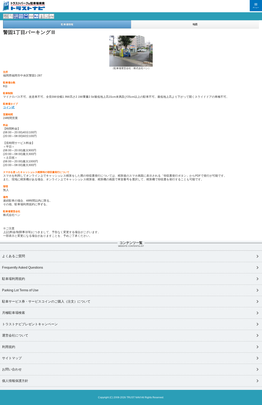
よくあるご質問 (13, 256)
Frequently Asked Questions (22, 267)
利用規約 (8, 347)
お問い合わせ (12, 369)
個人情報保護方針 (15, 381)
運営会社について (15, 335)
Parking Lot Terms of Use (20, 290)
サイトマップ (12, 358)
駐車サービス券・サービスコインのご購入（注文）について (46, 301)
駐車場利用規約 (13, 278)
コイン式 (9, 107)
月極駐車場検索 (13, 312)
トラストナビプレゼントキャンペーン (30, 324)
